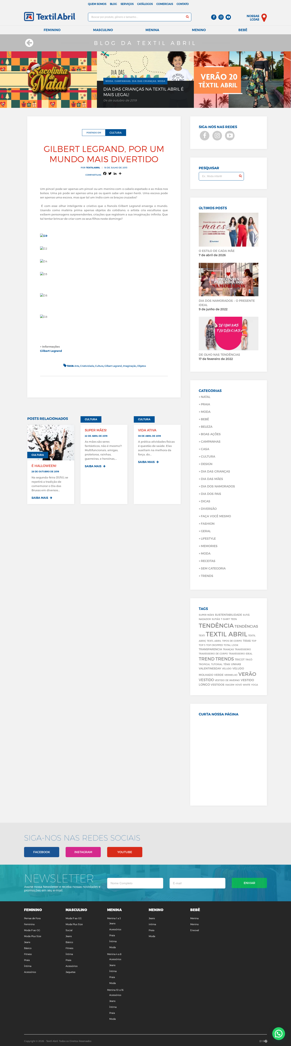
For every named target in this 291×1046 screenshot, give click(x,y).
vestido (206, 680)
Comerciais (164, 3)
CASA (205, 449)
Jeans (27, 942)
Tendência (216, 625)
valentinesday (210, 668)
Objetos (141, 365)
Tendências (246, 626)
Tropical (204, 664)
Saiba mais (40, 497)
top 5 (202, 645)
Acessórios (30, 972)
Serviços (127, 3)
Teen (234, 619)
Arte (76, 365)
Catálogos (145, 3)
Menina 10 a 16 (115, 989)
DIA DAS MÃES (212, 479)
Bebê (242, 30)
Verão (247, 674)
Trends (207, 576)
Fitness (28, 954)
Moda (205, 411)
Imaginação (129, 365)
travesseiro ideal (240, 653)
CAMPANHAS (210, 441)
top (254, 640)
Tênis (226, 664)
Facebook (41, 852)
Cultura (99, 365)
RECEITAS (208, 561)
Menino (199, 30)
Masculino (103, 30)
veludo (227, 668)
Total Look (231, 645)
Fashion (208, 523)
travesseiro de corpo (213, 653)
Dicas (205, 501)
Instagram (83, 852)
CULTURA (208, 456)
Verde (218, 674)
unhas (236, 664)
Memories (209, 546)
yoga (254, 684)
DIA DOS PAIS (211, 494)
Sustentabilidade (228, 614)
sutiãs (216, 619)
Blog (113, 3)
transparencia (210, 649)
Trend (207, 658)
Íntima (27, 966)
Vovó (238, 684)
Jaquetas (70, 972)
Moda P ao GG (32, 930)
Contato (183, 3)
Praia (205, 404)
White (246, 684)
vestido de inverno (227, 680)
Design (206, 464)
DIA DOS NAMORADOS (218, 486)
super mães (206, 614)
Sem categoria (213, 568)
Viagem (229, 684)
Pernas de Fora (32, 918)
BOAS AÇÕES (211, 434)
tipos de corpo (232, 640)
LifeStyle (208, 538)
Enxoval (194, 930)
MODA (205, 553)
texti (202, 635)
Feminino (52, 30)
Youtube (124, 852)
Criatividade (87, 365)
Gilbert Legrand (51, 351)
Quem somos (97, 3)
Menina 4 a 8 (114, 954)
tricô (248, 659)
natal (205, 397)
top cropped (214, 645)
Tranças (228, 649)
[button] (278, 1033)
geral (206, 531)
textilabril (93, 167)
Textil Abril (226, 634)
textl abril (214, 640)
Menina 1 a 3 (114, 918)
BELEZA (206, 426)
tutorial (217, 664)
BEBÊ (205, 419)
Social (69, 930)
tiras (247, 640)
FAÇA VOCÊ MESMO (216, 516)
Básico (28, 948)
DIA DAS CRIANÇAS (215, 471)
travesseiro (243, 649)
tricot (240, 659)
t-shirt (225, 619)
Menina (152, 30)
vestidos (217, 684)
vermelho (231, 674)
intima (152, 924)
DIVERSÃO (209, 508)
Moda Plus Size (32, 936)
